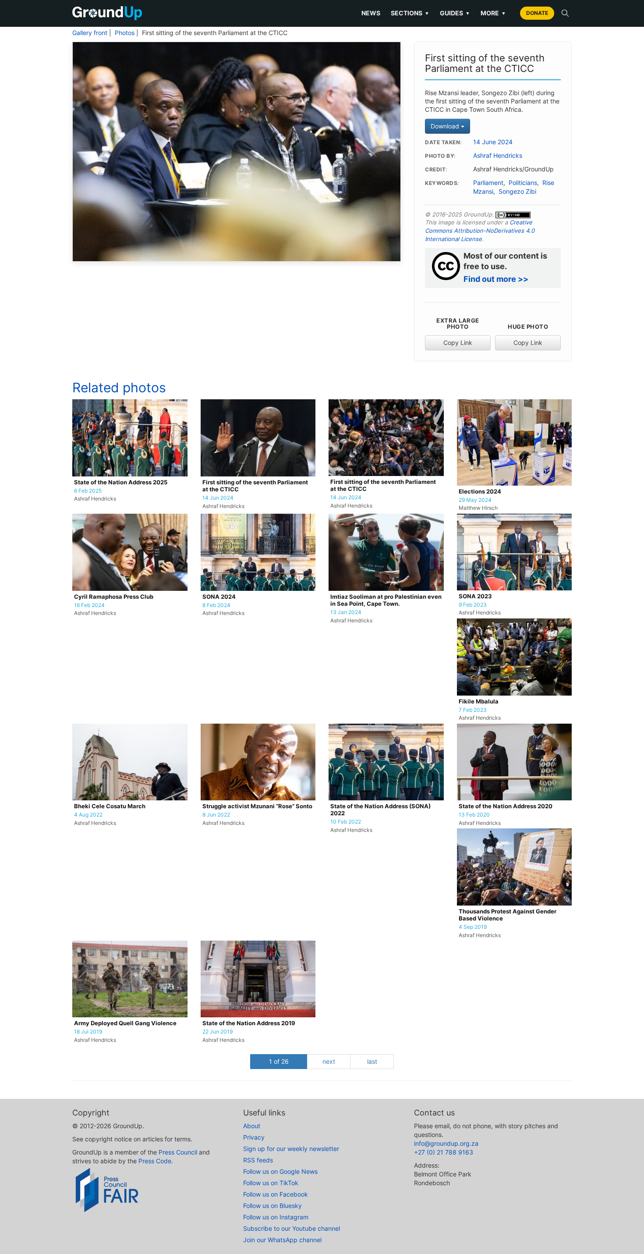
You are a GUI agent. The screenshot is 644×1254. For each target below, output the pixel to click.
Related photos (119, 387)
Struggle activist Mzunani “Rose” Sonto (257, 806)
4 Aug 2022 (88, 815)
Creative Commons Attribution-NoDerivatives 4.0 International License (479, 230)
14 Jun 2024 (218, 498)
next (328, 1061)
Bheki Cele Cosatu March (109, 806)
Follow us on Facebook (275, 1194)
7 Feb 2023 (473, 710)
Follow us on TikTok (270, 1183)
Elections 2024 (480, 491)
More (493, 13)
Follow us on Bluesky (272, 1205)
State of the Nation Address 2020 (505, 806)
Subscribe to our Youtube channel (291, 1228)
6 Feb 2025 (88, 491)
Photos (124, 32)
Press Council (178, 1152)
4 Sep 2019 (473, 927)
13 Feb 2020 (474, 815)
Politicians (523, 182)
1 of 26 (279, 1061)
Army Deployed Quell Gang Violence (125, 1023)
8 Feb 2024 (216, 605)
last (372, 1061)
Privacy (254, 1137)
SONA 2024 (219, 596)
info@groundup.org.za (446, 1143)
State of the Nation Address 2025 (120, 482)
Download (446, 126)
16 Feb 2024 (89, 605)
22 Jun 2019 (217, 1032)
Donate (537, 13)
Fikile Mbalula (479, 701)
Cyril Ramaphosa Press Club (113, 596)
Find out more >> (496, 279)
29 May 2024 (475, 500)
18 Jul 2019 (88, 1032)
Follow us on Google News (280, 1171)
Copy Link (457, 342)
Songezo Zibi (517, 191)
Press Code (154, 1161)
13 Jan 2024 (345, 612)
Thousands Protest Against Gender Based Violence (507, 915)
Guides (455, 13)
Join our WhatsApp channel (282, 1239)
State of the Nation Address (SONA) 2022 (380, 810)
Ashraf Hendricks (497, 155)
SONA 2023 (475, 596)
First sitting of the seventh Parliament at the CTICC (255, 486)
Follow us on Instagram (275, 1217)
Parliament (488, 182)
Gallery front (89, 32)
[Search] (565, 13)
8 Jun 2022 (216, 815)
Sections (410, 13)
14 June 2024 (493, 142)
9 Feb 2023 (473, 605)
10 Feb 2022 (345, 822)
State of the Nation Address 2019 (248, 1023)
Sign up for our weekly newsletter (291, 1148)
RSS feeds (258, 1160)
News (370, 13)
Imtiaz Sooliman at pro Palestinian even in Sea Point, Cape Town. (386, 600)
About (251, 1126)
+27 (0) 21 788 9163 (443, 1152)
